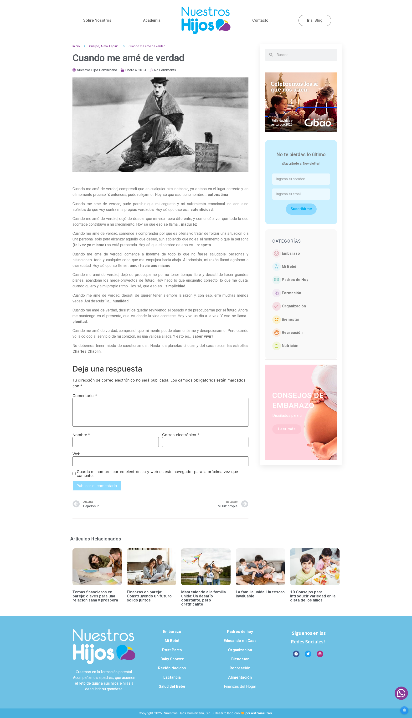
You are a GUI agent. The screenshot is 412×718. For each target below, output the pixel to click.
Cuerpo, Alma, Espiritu (104, 46)
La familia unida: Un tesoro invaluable (260, 594)
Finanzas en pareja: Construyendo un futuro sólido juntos (149, 596)
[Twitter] (308, 654)
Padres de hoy (240, 631)
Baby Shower (172, 659)
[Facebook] (296, 654)
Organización (294, 306)
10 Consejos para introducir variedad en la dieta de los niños (312, 596)
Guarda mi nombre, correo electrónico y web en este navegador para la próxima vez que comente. (157, 473)
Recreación (292, 332)
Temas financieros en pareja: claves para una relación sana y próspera (95, 596)
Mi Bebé (289, 266)
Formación (291, 293)
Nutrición (290, 345)
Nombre (81, 435)
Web (76, 454)
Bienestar (290, 319)
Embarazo (291, 253)
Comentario (84, 395)
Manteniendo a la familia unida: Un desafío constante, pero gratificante (203, 598)
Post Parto (172, 650)
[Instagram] (320, 654)
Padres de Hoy (295, 279)
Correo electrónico (180, 435)
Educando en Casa (240, 640)
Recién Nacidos (172, 668)
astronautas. (262, 713)
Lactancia (172, 677)
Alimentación (240, 677)
